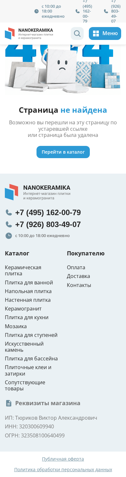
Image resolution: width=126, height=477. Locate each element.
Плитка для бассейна (31, 359)
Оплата (76, 267)
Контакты (79, 285)
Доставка (78, 276)
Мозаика (16, 326)
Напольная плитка (28, 291)
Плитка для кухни (26, 317)
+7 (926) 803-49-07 (48, 224)
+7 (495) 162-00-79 (48, 212)
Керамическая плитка (23, 270)
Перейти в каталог (63, 152)
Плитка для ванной (29, 283)
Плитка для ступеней (31, 335)
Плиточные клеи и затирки (28, 370)
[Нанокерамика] (29, 33)
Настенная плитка (28, 300)
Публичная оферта (63, 459)
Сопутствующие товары (25, 385)
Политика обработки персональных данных (63, 469)
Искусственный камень (24, 347)
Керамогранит (23, 309)
